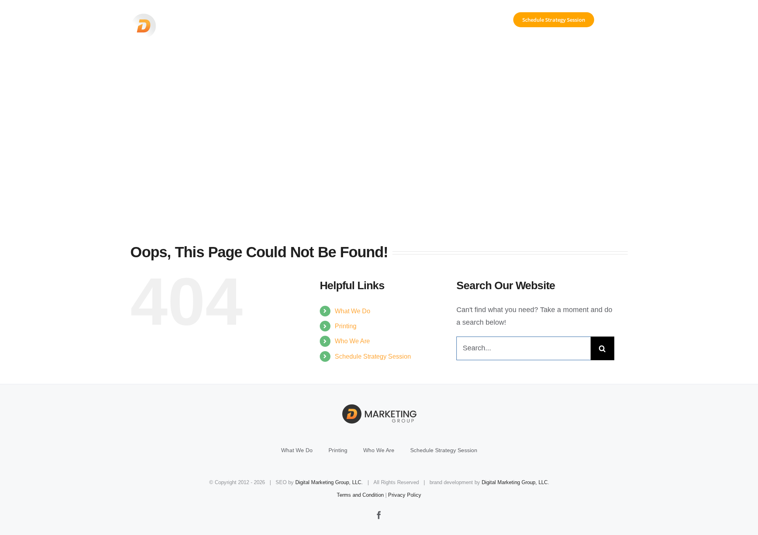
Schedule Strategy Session (373, 356)
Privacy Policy (404, 495)
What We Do (352, 311)
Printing (345, 326)
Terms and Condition (360, 495)
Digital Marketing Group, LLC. (329, 482)
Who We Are (352, 341)
